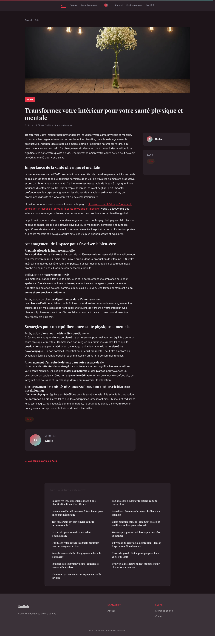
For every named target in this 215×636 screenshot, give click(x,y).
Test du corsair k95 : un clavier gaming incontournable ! (73, 523)
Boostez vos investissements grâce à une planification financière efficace (74, 502)
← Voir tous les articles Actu (41, 460)
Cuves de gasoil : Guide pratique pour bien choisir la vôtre (135, 555)
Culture (73, 5)
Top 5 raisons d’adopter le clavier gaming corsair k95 (134, 502)
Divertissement (89, 5)
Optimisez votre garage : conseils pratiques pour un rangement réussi (75, 544)
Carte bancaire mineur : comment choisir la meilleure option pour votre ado (136, 523)
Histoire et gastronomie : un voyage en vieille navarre (76, 576)
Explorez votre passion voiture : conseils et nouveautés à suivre (75, 565)
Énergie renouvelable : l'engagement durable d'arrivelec (76, 555)
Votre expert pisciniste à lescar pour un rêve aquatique (136, 534)
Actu (63, 5)
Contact (159, 616)
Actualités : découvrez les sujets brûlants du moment (136, 513)
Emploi (119, 5)
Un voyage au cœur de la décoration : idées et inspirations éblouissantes (136, 544)
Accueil (28, 20)
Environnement (134, 5)
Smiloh (23, 606)
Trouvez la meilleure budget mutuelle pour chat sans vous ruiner (136, 565)
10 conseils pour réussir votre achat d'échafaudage (71, 534)
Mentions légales (164, 610)
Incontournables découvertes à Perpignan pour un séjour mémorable (77, 513)
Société (150, 5)
